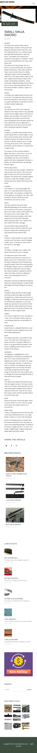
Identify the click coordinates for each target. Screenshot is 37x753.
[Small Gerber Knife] (17, 726)
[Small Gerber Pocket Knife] (25, 717)
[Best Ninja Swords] (19, 515)
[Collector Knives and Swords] (25, 726)
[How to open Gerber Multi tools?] (19, 464)
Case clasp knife (11, 639)
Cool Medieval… (10, 619)
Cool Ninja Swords (13, 500)
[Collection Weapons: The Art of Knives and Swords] (8, 726)
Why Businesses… (11, 558)
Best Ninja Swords (13, 524)
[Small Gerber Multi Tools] (17, 717)
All (29, 744)
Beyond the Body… (12, 578)
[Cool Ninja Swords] (19, 490)
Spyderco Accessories (13, 599)
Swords (8, 39)
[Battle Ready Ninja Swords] (8, 717)
